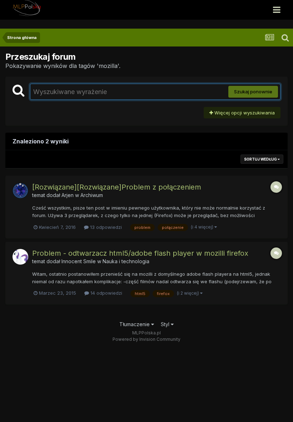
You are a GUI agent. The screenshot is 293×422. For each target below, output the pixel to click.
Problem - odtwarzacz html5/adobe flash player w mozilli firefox (140, 253)
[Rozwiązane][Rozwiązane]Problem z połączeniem (116, 187)
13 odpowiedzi (105, 227)
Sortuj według (261, 159)
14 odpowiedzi (105, 293)
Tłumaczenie (135, 324)
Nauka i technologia (126, 261)
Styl (166, 324)
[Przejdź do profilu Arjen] (20, 190)
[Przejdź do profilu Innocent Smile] (20, 257)
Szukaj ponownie (253, 91)
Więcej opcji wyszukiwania (244, 113)
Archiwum (91, 195)
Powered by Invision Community (146, 339)
